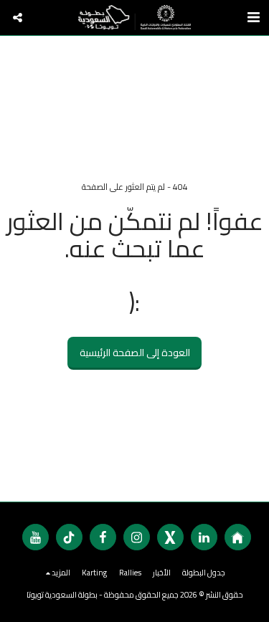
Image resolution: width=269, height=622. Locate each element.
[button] (17, 17)
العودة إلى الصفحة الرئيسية (135, 352)
